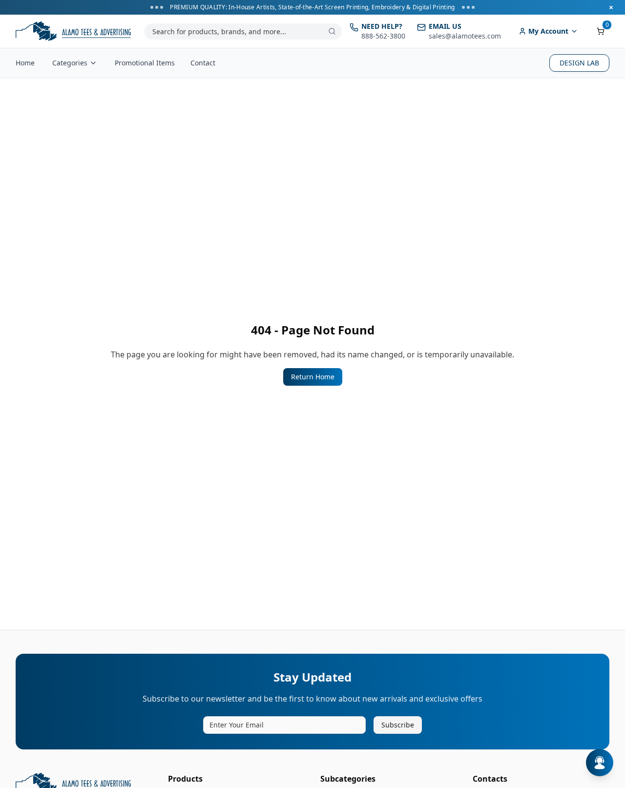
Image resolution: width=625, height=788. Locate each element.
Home (25, 62)
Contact (202, 62)
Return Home (312, 376)
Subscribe (397, 724)
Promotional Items (145, 62)
